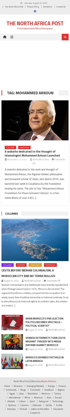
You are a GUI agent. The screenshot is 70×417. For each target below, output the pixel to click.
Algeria (61, 389)
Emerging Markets (35, 386)
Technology (57, 401)
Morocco (50, 264)
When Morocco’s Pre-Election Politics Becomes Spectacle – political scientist (44, 322)
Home (7, 386)
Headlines (35, 264)
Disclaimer (47, 6)
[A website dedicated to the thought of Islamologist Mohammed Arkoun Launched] (35, 120)
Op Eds (49, 405)
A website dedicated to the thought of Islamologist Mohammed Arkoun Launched (32, 153)
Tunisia (57, 393)
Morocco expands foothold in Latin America (45, 359)
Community (11, 389)
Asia (49, 397)
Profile (59, 405)
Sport (32, 401)
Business (18, 386)
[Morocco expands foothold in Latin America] (12, 361)
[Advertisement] (35, 63)
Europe (21, 264)
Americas (38, 397)
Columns (11, 213)
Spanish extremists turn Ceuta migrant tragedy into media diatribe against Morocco (45, 341)
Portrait (23, 409)
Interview (11, 409)
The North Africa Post (14, 6)
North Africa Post (41, 159)
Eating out (43, 401)
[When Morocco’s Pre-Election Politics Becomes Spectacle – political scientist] (12, 322)
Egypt (12, 393)
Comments (35, 389)
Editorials (37, 405)
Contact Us (61, 6)
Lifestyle (24, 147)
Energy (51, 386)
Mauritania (33, 393)
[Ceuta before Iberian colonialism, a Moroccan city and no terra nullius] (35, 240)
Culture (10, 147)
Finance (62, 386)
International (15, 397)
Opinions (12, 405)
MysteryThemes (48, 381)
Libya (21, 393)
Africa (27, 397)
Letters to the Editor (40, 409)
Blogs (23, 389)
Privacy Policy (33, 6)
